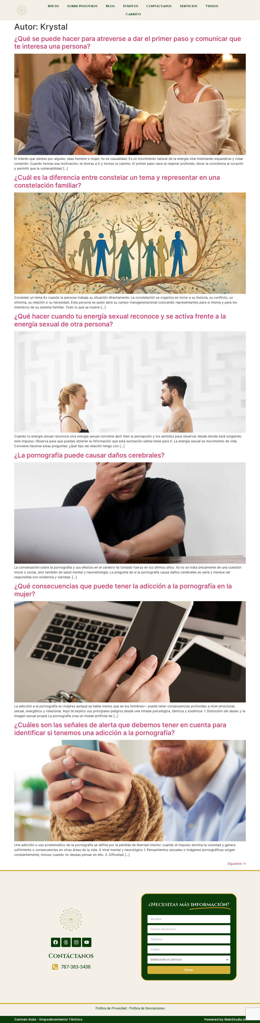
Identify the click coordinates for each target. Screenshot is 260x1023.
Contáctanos (159, 6)
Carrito (133, 14)
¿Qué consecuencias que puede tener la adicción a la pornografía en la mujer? (123, 590)
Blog (110, 6)
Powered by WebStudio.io (225, 1019)
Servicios (188, 6)
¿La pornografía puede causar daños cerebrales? (89, 455)
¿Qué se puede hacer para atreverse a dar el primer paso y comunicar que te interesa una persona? (127, 42)
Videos (212, 6)
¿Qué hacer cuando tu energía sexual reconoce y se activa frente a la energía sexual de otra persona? (120, 320)
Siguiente (237, 864)
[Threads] (66, 942)
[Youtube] (86, 942)
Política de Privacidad (111, 1008)
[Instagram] (76, 942)
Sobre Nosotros (82, 6)
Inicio (53, 6)
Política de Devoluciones (147, 1008)
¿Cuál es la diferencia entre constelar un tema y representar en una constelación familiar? (117, 181)
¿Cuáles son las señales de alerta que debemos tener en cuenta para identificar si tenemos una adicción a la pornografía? (120, 729)
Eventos (130, 6)
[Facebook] (55, 942)
